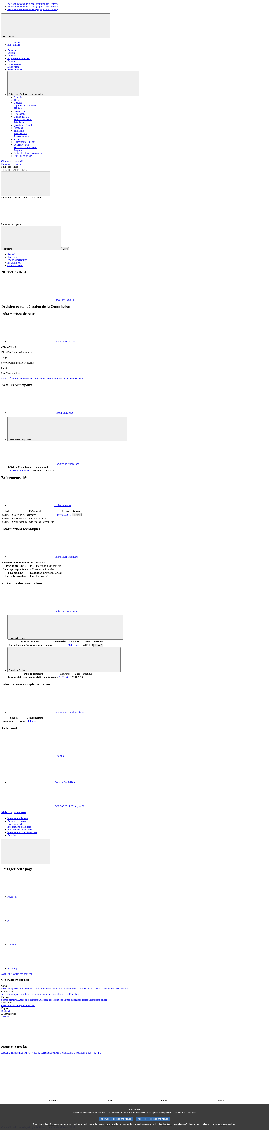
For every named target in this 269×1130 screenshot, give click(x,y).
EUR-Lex (31, 721)
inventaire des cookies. (225, 1124)
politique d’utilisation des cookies (192, 1124)
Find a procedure (9, 166)
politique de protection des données (154, 1124)
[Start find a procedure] (25, 183)
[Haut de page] (25, 851)
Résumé (76, 515)
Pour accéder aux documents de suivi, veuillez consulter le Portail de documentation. (42, 378)
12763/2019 (65, 677)
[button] (48, 1040)
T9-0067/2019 (64, 515)
